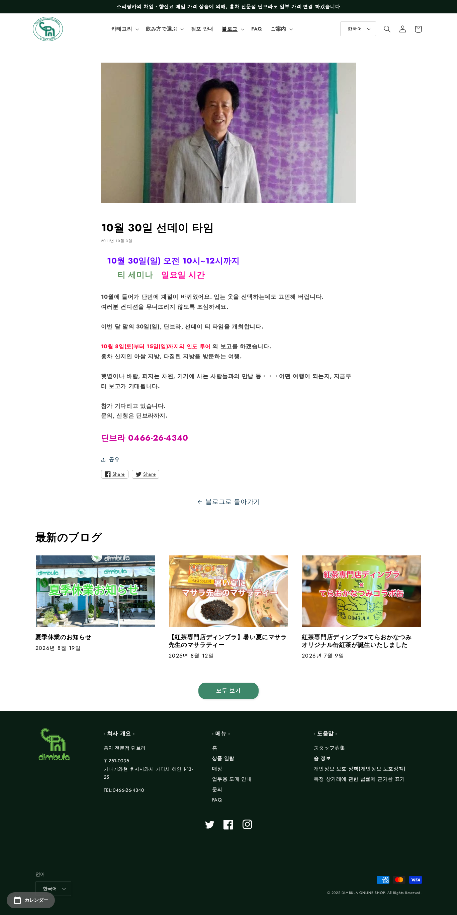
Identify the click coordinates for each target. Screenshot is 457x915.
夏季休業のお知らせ (63, 637)
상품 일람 (223, 758)
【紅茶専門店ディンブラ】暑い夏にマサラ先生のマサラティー (228, 641)
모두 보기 (228, 690)
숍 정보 (322, 758)
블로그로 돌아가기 (232, 501)
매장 (217, 768)
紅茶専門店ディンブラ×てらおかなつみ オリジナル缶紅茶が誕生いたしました (360, 641)
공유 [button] (114, 459)
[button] (124, 29)
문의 (217, 789)
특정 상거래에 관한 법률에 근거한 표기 (359, 779)
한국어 (355, 28)
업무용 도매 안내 (232, 779)
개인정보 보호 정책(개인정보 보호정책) (360, 768)
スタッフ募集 (329, 748)
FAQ (217, 800)
